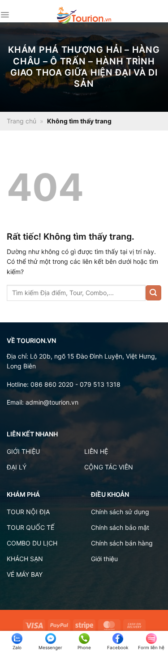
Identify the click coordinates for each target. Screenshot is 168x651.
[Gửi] (153, 293)
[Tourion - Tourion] (84, 15)
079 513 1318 (100, 384)
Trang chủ (21, 121)
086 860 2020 (51, 384)
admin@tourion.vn (52, 402)
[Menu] (4, 14)
